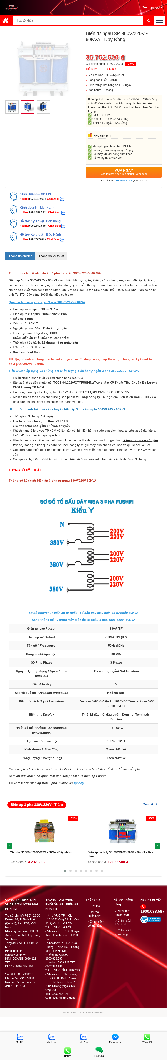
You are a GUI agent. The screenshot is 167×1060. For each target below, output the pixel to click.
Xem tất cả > (151, 804)
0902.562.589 (37, 225)
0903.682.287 (37, 212)
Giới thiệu (96, 906)
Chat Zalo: (53, 198)
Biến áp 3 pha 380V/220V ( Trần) (37, 805)
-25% (130, 63)
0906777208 (36, 239)
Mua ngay (124, 172)
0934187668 (36, 198)
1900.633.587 (124, 180)
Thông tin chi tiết (20, 256)
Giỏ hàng (156, 8)
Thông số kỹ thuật (51, 256)
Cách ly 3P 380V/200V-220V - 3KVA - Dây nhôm (41, 852)
